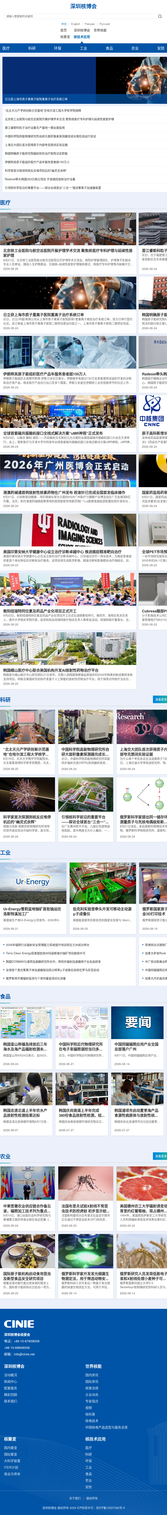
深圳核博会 (82, 30)
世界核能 (100, 30)
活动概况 (10, 1375)
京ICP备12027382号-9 (110, 1508)
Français (90, 24)
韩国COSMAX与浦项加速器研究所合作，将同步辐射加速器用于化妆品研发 (53, 961)
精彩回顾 (10, 1395)
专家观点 (91, 1401)
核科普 (90, 1414)
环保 (57, 49)
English (75, 24)
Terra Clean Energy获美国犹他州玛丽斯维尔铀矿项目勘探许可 (45, 953)
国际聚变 (10, 1454)
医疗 (6, 49)
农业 (135, 49)
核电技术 (91, 1421)
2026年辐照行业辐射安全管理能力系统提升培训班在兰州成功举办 (47, 945)
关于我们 (75, 1498)
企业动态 (91, 1395)
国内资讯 (91, 1375)
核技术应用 (82, 37)
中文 (64, 24)
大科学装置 (12, 1461)
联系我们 (10, 1401)
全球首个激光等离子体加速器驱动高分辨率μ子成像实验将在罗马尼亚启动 (52, 970)
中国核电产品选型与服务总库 (106, 1427)
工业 (83, 49)
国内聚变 (10, 1448)
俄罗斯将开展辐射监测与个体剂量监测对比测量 (36, 978)
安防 (161, 49)
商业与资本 (12, 1474)
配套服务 (10, 1388)
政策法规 (91, 1388)
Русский (105, 24)
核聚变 (65, 37)
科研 (32, 49)
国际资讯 (91, 1382)
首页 (63, 30)
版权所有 (92, 1498)
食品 (109, 49)
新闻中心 (10, 1382)
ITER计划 (11, 1467)
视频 (88, 1408)
